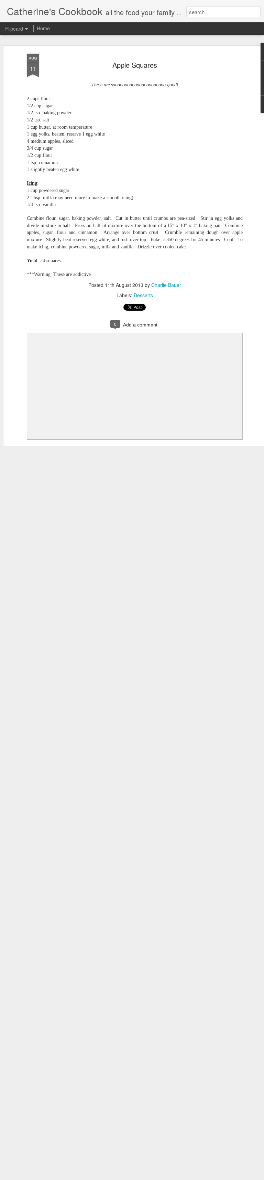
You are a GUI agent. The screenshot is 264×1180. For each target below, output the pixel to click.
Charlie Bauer (166, 284)
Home (43, 28)
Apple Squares (134, 65)
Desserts (143, 295)
